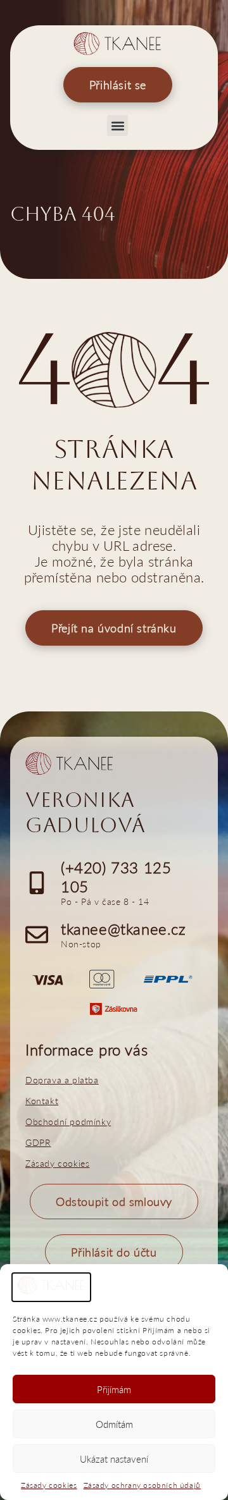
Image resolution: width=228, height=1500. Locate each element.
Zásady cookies (49, 1485)
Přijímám (114, 1389)
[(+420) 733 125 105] (36, 882)
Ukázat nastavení (114, 1459)
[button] (117, 125)
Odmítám (114, 1424)
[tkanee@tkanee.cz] (36, 934)
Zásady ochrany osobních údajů (142, 1485)
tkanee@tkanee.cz (123, 928)
